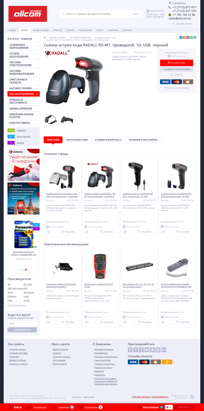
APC (26, 288)
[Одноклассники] (184, 37)
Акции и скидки (41, 30)
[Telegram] (194, 37)
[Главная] (45, 37)
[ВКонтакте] (180, 37)
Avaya (10, 292)
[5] (28, 269)
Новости (57, 30)
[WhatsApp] (191, 37)
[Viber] (187, 37)
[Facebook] (135, 349)
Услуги (99, 30)
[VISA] (165, 81)
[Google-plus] (163, 349)
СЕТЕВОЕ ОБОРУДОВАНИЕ (19, 55)
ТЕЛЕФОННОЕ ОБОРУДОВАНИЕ (19, 46)
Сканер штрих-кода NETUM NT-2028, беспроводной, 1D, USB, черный (176, 196)
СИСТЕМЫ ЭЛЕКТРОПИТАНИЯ (20, 63)
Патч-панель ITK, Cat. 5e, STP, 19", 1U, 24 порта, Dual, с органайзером (139, 287)
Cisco (26, 296)
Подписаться (22, 329)
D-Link (27, 300)
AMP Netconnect (15, 288)
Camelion (11, 296)
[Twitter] (152, 349)
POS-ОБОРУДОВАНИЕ (21, 93)
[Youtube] (158, 349)
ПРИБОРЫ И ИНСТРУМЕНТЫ (18, 101)
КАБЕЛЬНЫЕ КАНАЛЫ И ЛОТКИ (21, 115)
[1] (19, 269)
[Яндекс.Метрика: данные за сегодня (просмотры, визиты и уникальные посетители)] (141, 397)
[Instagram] (130, 349)
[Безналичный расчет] (167, 362)
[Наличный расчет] (188, 81)
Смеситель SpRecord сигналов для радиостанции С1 (61, 285)
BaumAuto (29, 292)
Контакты (127, 30)
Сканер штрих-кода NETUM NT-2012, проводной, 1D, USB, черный (138, 196)
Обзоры (70, 30)
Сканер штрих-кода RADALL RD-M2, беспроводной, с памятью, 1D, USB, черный (100, 196)
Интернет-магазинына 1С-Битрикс (182, 397)
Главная (12, 30)
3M (9, 284)
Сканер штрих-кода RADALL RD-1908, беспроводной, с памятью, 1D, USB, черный (62, 196)
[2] (21, 269)
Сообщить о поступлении (176, 69)
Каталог (25, 30)
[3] (24, 269)
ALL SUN (28, 284)
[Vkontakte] (147, 349)
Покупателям (85, 30)
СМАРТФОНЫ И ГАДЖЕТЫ (18, 81)
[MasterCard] (176, 81)
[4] (26, 269)
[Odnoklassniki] (141, 349)
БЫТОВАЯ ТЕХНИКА (20, 88)
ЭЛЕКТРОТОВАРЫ (19, 122)
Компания (113, 30)
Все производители (17, 305)
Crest (9, 300)
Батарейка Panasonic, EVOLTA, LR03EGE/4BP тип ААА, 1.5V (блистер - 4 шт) (23, 253)
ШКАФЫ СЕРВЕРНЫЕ (20, 108)
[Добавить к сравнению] (48, 231)
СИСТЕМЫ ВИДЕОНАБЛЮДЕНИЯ (21, 72)
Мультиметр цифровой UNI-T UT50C (98, 285)
